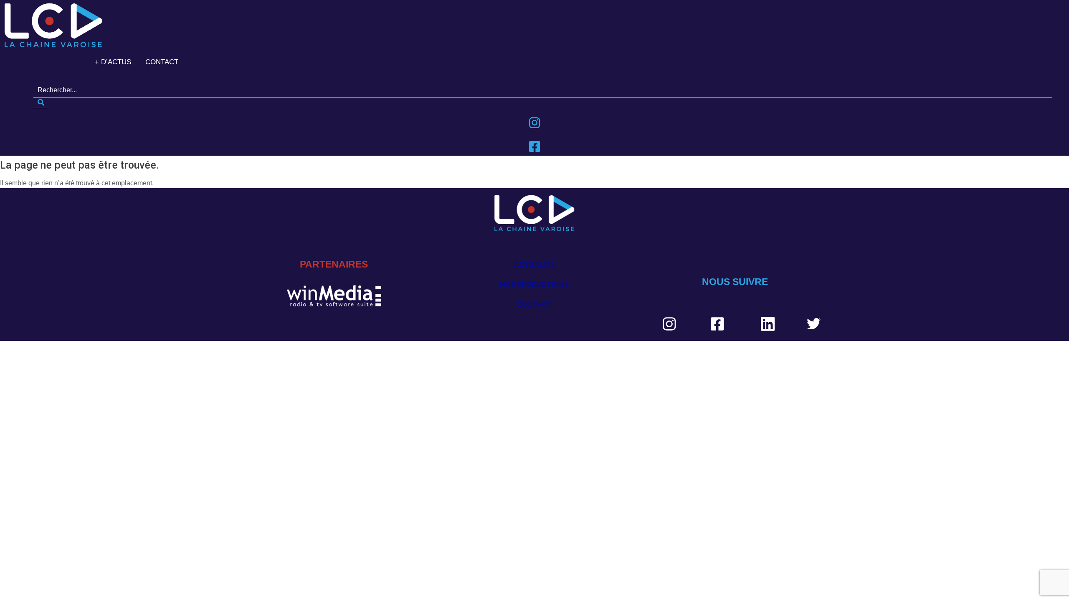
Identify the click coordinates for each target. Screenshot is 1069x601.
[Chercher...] (40, 103)
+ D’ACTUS (113, 62)
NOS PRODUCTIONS (534, 284)
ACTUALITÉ (534, 264)
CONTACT (161, 62)
